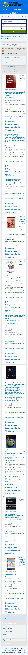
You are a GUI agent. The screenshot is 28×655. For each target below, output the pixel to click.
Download (18, 57)
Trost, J (22, 223)
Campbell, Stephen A (14, 519)
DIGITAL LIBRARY (7, 629)
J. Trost (20, 225)
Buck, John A (8, 322)
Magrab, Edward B (12, 144)
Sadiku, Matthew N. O (13, 400)
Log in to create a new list (11, 618)
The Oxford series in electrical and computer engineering (14, 459)
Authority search (17, 36)
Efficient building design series (21, 229)
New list (7, 57)
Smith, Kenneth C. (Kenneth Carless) (14, 457)
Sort (5, 63)
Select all (6, 66)
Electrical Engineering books (11, 118)
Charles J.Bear (19, 183)
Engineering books (9, 116)
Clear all (12, 66)
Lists (8, 44)
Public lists (14, 44)
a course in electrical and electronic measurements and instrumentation (14, 99)
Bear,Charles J (10, 183)
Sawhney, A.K (10, 97)
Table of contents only (17, 340)
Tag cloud (4, 38)
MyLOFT (5, 634)
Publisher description (9, 341)
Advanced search (6, 36)
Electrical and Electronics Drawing (13, 180)
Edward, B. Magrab (10, 146)
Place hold (10, 121)
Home (3, 44)
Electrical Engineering (18, 116)
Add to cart (10, 130)
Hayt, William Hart (13, 320)
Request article (12, 124)
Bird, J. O (11, 280)
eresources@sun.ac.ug (9, 650)
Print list (16, 60)
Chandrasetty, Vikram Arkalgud (13, 579)
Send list (7, 60)
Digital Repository (8, 640)
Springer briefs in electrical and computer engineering (13, 582)
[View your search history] (25, 16)
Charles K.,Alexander (10, 399)
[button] (6, 16)
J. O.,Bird (19, 280)
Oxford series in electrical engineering (16, 521)
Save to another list (13, 127)
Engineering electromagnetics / (15, 316)
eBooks (5, 637)
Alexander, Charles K (14, 397)
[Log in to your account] (22, 16)
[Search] (14, 31)
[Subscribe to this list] (3, 51)
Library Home (6, 626)
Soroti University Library (2, 16)
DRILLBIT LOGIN (7, 631)
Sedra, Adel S (10, 455)
